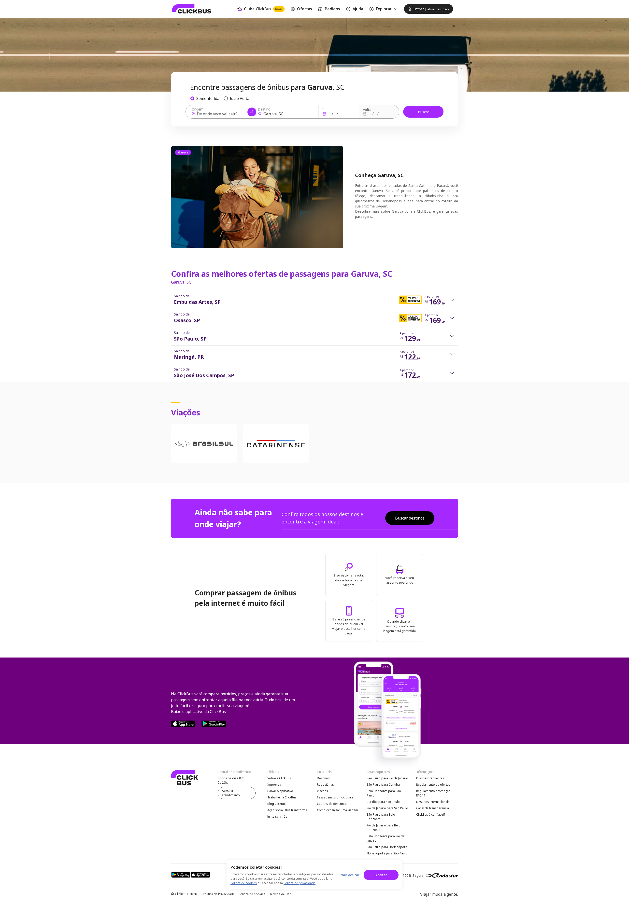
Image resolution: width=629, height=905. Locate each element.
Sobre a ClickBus (279, 778)
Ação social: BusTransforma (287, 810)
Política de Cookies (252, 894)
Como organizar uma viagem (337, 810)
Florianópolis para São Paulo (387, 853)
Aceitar (381, 875)
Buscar (423, 112)
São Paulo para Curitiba (383, 784)
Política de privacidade (299, 883)
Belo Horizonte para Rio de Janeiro (385, 838)
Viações (322, 791)
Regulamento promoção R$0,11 (433, 793)
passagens (363, 216)
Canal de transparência (432, 808)
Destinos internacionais (433, 802)
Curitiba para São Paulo (383, 802)
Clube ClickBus (263, 9)
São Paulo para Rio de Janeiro (387, 778)
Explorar (384, 9)
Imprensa (274, 784)
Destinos (323, 778)
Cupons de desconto (332, 804)
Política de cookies (243, 883)
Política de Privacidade (219, 894)
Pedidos (332, 9)
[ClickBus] (192, 9)
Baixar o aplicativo (280, 791)
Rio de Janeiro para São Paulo (387, 808)
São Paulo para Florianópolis (387, 847)
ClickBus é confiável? (430, 814)
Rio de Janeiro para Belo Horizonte (383, 827)
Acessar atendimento (231, 793)
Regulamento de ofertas (433, 784)
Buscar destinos (410, 518)
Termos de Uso (280, 894)
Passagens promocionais (335, 797)
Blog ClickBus (276, 804)
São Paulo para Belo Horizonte (381, 816)
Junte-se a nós (277, 816)
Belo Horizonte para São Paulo (384, 793)
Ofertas (304, 9)
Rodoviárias (325, 784)
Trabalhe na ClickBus (282, 797)
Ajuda (358, 9)
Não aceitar (349, 875)
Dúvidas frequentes (430, 778)
